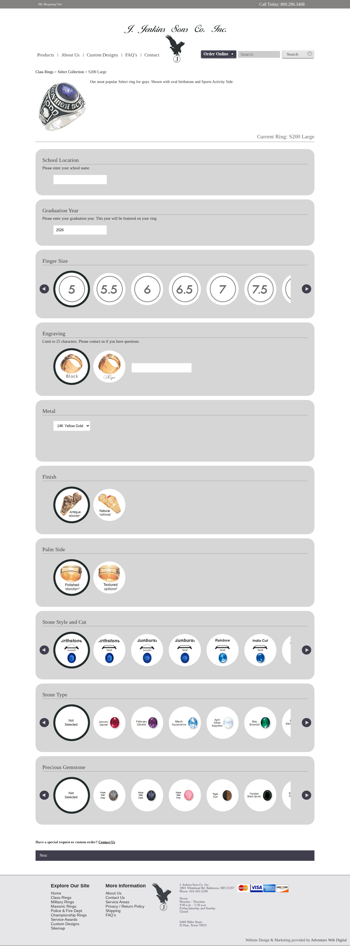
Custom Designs (102, 55)
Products (45, 55)
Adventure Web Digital (329, 940)
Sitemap (58, 928)
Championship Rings (69, 915)
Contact (151, 55)
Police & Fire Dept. (67, 910)
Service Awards (64, 919)
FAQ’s (131, 55)
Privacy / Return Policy (125, 906)
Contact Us (106, 842)
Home (56, 893)
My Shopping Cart (50, 4)
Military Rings (62, 902)
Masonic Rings (63, 906)
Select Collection (71, 72)
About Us (70, 55)
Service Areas (117, 902)
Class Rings (44, 72)
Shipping (113, 910)
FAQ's (111, 915)
